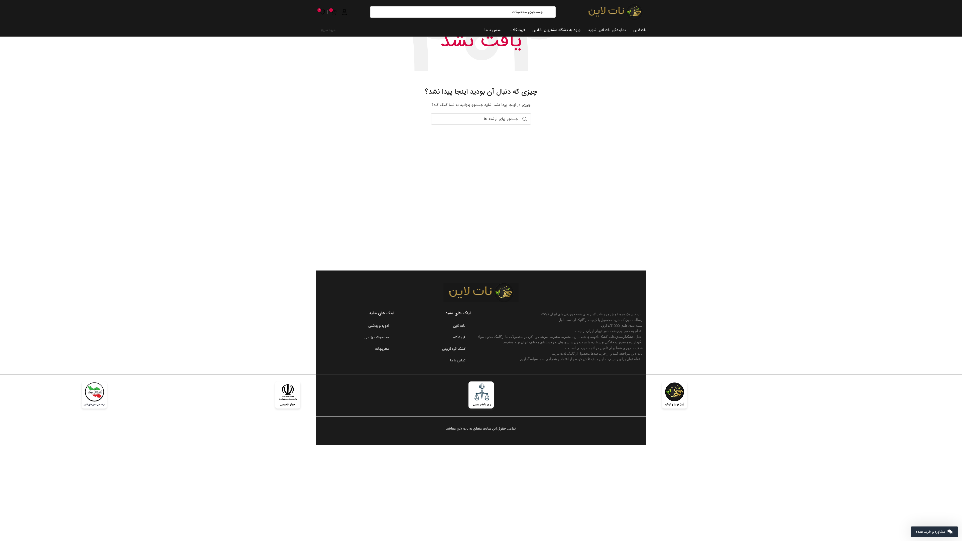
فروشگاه (459, 337)
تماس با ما (457, 360)
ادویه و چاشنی (378, 326)
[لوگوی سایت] (615, 12)
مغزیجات (382, 349)
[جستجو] (549, 12)
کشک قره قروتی (453, 349)
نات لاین (459, 326)
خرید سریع (328, 30)
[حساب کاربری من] (344, 12)
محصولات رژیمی (377, 337)
